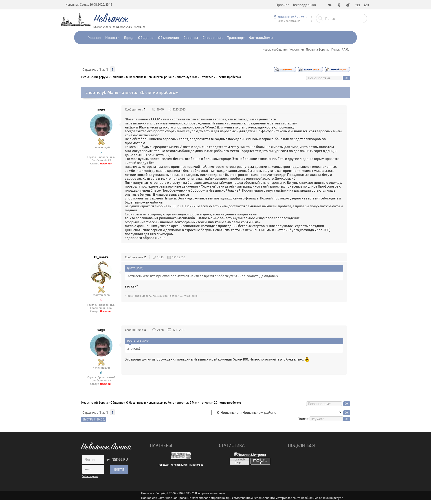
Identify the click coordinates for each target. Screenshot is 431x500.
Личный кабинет (291, 17)
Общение (116, 77)
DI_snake (101, 257)
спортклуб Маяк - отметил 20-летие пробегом (209, 77)
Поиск (335, 49)
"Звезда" (164, 464)
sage (101, 109)
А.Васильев (196, 464)
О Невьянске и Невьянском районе (150, 77)
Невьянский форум (94, 77)
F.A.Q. (345, 49)
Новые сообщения (275, 49)
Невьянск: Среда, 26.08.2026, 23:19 (89, 4)
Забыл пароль (90, 476)
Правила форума (317, 49)
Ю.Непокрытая (179, 464)
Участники (297, 49)
